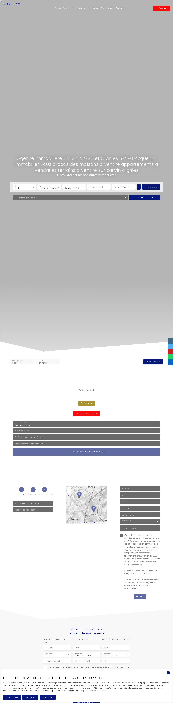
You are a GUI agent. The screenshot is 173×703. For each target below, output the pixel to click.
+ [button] (69, 488)
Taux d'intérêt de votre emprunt (29, 444)
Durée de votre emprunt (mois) (29, 437)
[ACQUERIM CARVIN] (19, 8)
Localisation (68, 186)
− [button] (69, 492)
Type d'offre (18, 186)
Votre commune (129, 515)
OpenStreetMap (92, 523)
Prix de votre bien (23, 430)
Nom (124, 495)
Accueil (58, 8)
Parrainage (121, 8)
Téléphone (126, 508)
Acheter (66, 8)
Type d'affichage (17, 360)
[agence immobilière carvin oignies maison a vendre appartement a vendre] (146, 8)
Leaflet (82, 523)
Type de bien (43, 186)
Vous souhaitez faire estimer (28, 503)
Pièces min (108, 661)
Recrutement (93, 8)
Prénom (125, 488)
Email (124, 502)
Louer (74, 8)
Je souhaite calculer (21, 423)
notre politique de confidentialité (92, 690)
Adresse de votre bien (25, 510)
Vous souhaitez (126, 520)
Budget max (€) (96, 187)
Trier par (40, 360)
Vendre (82, 8)
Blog (103, 8)
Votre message (129, 528)
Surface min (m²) (121, 187)
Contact (110, 8)
